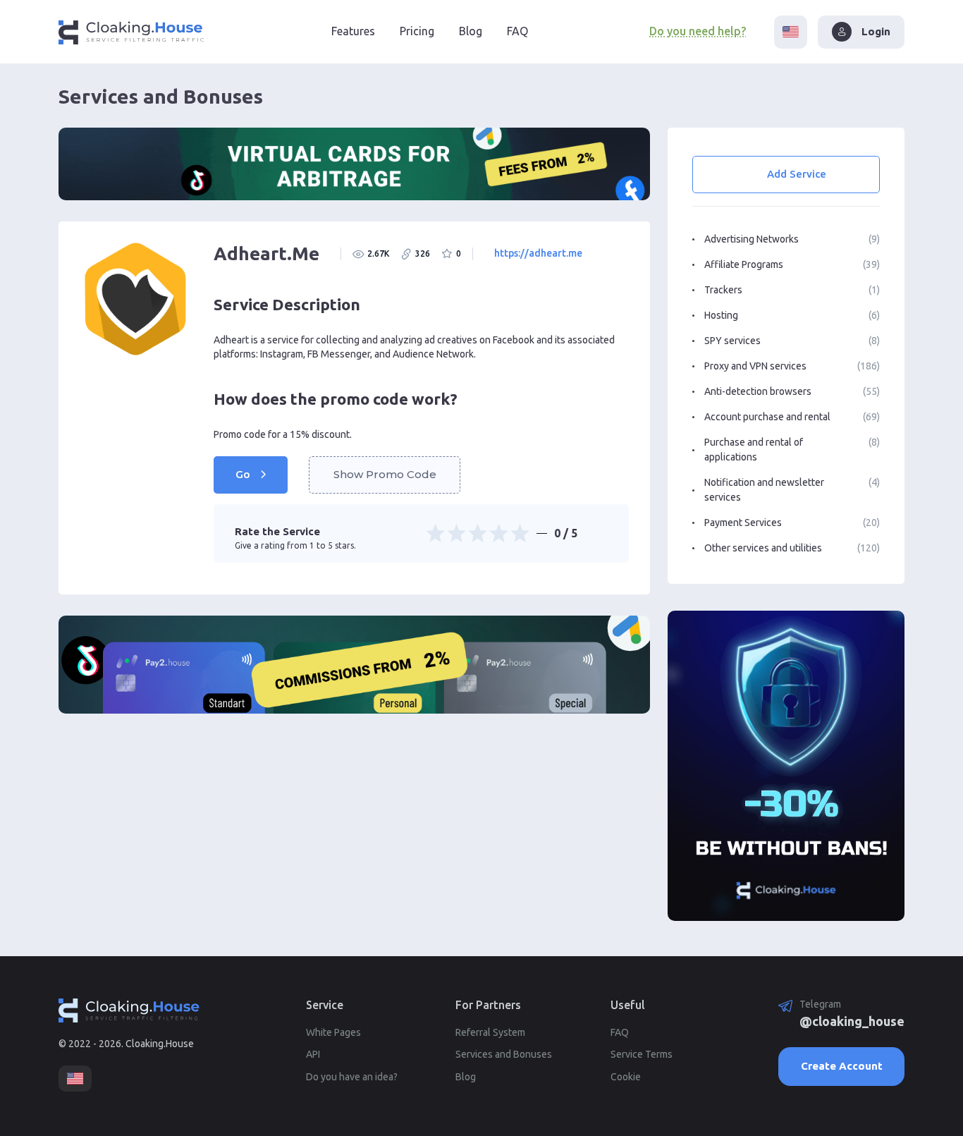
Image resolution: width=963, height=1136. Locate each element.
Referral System (490, 1032)
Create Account (842, 1066)
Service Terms (642, 1054)
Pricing (417, 31)
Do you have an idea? (352, 1076)
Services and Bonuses (503, 1054)
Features (353, 31)
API (313, 1054)
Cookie (626, 1076)
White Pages (333, 1032)
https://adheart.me (538, 253)
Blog (470, 31)
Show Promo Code (384, 474)
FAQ (517, 31)
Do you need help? (697, 31)
